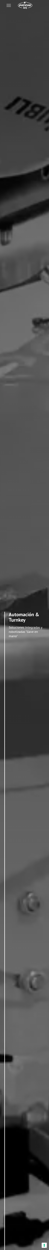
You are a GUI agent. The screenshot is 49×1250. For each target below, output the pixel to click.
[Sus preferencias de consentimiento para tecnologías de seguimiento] (44, 1245)
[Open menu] (8, 5)
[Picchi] (25, 5)
